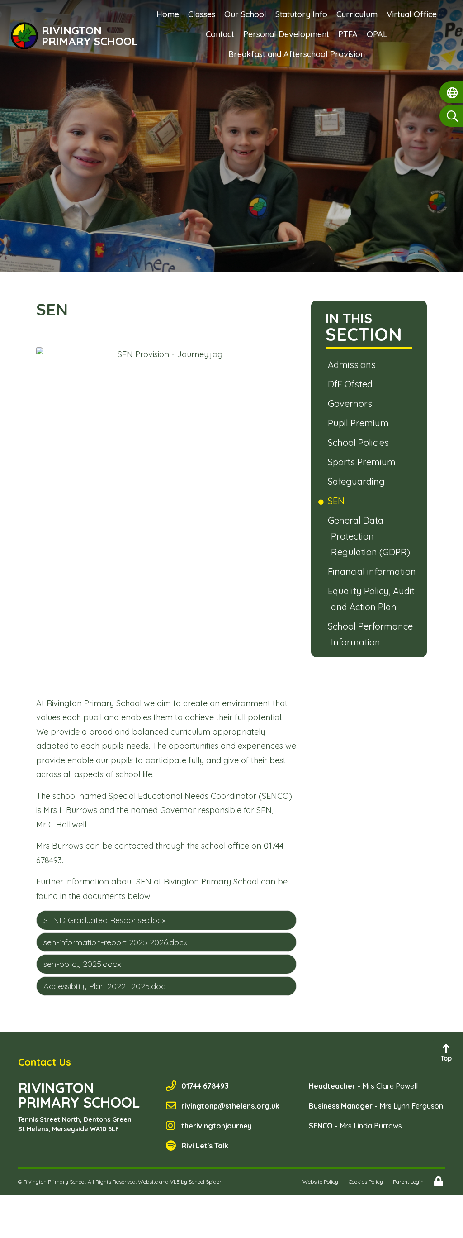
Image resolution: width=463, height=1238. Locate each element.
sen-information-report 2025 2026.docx (115, 942)
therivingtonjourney (216, 1125)
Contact (220, 34)
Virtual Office (412, 14)
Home (167, 14)
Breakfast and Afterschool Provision (296, 54)
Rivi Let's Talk (204, 1145)
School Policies (360, 442)
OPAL (377, 34)
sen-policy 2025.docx (82, 964)
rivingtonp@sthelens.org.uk (230, 1105)
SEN (338, 501)
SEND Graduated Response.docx (104, 920)
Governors (351, 403)
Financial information (373, 571)
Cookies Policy (366, 1181)
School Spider (205, 1181)
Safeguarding (358, 481)
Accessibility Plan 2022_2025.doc (104, 986)
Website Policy (320, 1181)
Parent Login (408, 1181)
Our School (245, 14)
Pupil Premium (360, 423)
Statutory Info (301, 14)
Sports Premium (363, 462)
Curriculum (357, 14)
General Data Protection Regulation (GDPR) (370, 536)
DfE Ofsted (352, 384)
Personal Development (286, 34)
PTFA (348, 34)
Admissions (353, 364)
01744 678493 (205, 1085)
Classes (201, 14)
